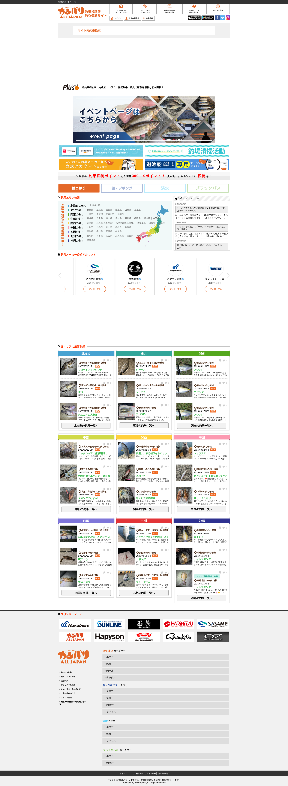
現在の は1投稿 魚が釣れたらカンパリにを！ (145, 176)
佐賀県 (109, 236)
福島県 (99, 209)
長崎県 (139, 236)
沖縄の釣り (77, 240)
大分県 (130, 236)
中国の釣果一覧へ (202, 509)
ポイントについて (127, 774)
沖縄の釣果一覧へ (202, 598)
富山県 (109, 218)
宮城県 (137, 209)
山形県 (128, 209)
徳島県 (118, 231)
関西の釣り (77, 223)
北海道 (86, 353)
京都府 (161, 222)
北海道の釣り (78, 205)
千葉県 (90, 214)
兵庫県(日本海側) (104, 222)
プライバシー (150, 774)
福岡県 (149, 236)
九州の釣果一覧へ (144, 592)
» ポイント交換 (65, 697)
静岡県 (137, 218)
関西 (144, 437)
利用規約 (139, 774)
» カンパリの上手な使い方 (70, 689)
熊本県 (99, 236)
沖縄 (202, 521)
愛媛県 (109, 231)
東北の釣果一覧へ (144, 425)
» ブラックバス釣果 (67, 685)
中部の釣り (77, 218)
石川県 (128, 218)
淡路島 (152, 222)
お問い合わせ (163, 774)
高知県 (90, 231)
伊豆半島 (157, 218)
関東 (202, 353)
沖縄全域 (91, 240)
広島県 (99, 227)
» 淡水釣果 (63, 681)
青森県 (109, 209)
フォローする (104, 289)
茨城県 (120, 214)
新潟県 (147, 218)
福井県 (90, 218)
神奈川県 (110, 214)
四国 (86, 521)
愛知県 (118, 218)
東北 (144, 353)
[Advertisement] (144, 59)
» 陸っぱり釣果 (65, 672)
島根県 (128, 227)
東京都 (99, 214)
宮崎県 (90, 236)
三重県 (99, 218)
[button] (228, 275)
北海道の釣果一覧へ (86, 425)
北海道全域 (95, 205)
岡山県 (109, 227)
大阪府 (90, 222)
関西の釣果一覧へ (144, 509)
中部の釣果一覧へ (86, 509)
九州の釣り (77, 236)
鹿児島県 (119, 236)
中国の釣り (77, 227)
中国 (202, 437)
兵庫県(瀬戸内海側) (125, 222)
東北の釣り (77, 210)
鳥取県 (118, 227)
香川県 (99, 231)
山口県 (90, 227)
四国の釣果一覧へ (86, 592)
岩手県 (118, 209)
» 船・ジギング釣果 (67, 676)
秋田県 (90, 209)
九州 (144, 521)
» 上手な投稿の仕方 (67, 693)
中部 (86, 437)
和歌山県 (141, 222)
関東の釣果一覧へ (202, 425)
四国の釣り (77, 231)
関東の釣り (77, 214)
